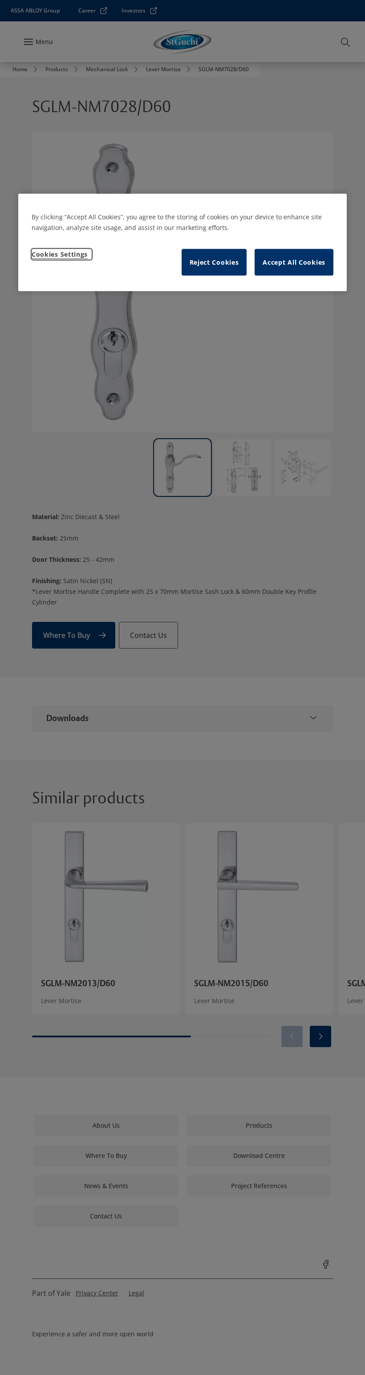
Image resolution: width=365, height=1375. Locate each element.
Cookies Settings (60, 254)
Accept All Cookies (294, 262)
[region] (182, 242)
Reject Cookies (214, 262)
